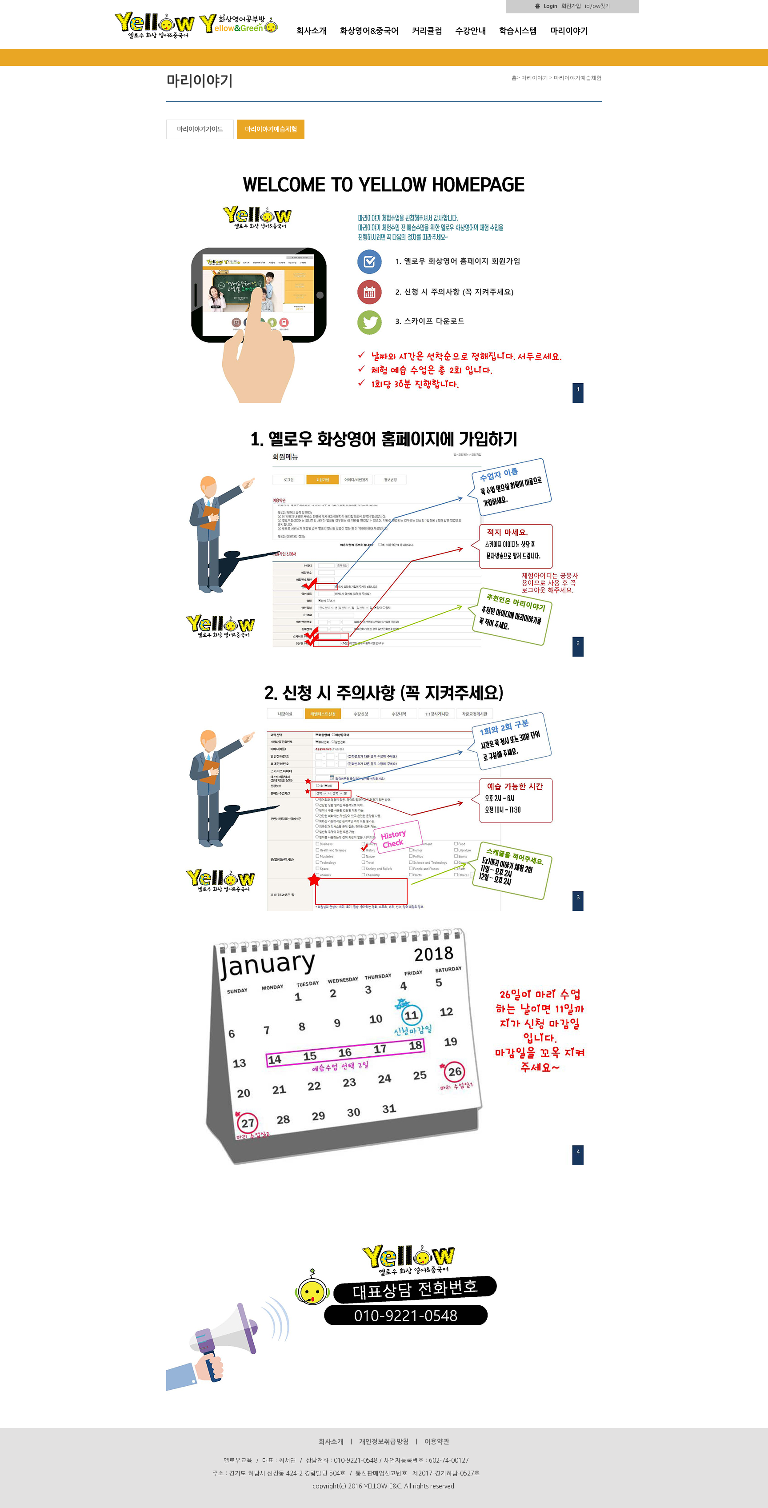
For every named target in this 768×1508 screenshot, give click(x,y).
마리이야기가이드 (200, 129)
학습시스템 (518, 31)
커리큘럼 (427, 31)
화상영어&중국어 (369, 31)
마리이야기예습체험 (271, 129)
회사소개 (311, 31)
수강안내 (471, 31)
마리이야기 (569, 31)
